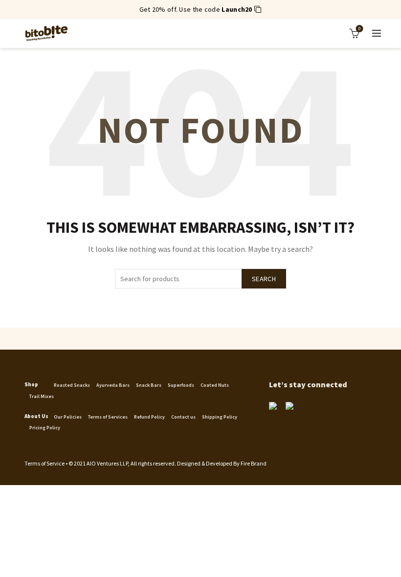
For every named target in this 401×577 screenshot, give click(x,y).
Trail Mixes (41, 396)
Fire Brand (254, 463)
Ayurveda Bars (113, 385)
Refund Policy (149, 417)
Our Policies (68, 417)
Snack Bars (148, 385)
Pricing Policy (44, 427)
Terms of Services (108, 417)
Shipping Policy (219, 417)
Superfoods (181, 385)
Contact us (183, 417)
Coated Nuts (214, 385)
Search (264, 278)
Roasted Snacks (72, 385)
